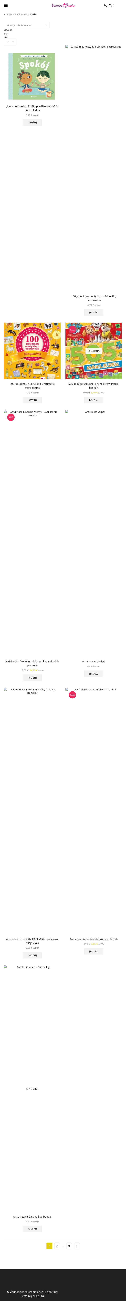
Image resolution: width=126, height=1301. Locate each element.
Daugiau (93, 400)
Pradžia (8, 14)
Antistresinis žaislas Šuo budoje (32, 1216)
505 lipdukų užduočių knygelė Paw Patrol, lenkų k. (93, 386)
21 (69, 1246)
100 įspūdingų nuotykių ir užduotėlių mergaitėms (32, 386)
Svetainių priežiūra (32, 1296)
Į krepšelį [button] (32, 122)
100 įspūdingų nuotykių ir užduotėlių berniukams (93, 298)
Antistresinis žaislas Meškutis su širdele (94, 939)
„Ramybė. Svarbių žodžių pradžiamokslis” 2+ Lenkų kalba (32, 108)
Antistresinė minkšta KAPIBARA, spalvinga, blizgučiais (32, 941)
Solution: (52, 1292)
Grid (6, 34)
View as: (8, 29)
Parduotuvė (21, 14)
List (6, 37)
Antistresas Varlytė (93, 661)
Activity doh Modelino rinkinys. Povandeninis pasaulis (32, 663)
